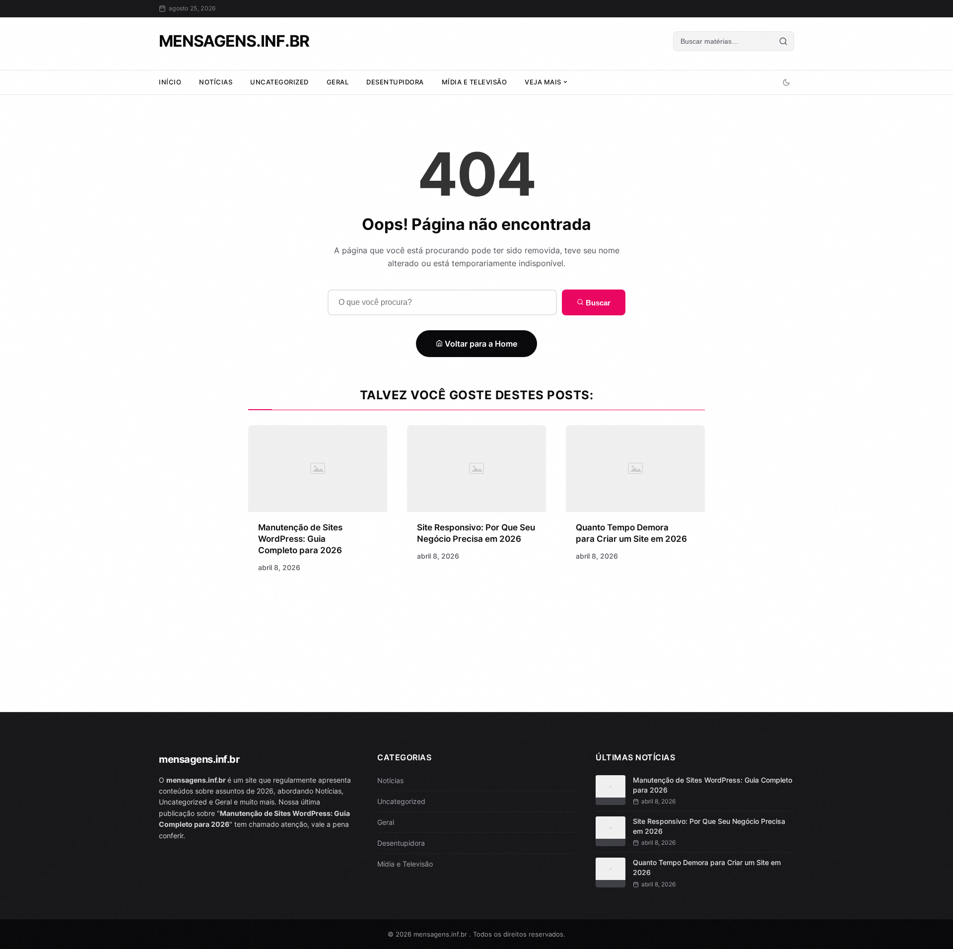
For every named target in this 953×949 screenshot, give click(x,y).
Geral (338, 82)
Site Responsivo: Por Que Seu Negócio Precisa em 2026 (709, 826)
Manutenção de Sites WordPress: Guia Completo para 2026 (300, 538)
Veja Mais (544, 82)
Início (170, 82)
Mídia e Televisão (474, 82)
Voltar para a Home (480, 344)
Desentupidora (395, 82)
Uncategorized (279, 82)
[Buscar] (783, 41)
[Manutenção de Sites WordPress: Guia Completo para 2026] (317, 468)
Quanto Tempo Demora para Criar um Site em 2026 (707, 867)
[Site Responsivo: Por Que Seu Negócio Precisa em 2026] (476, 468)
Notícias (215, 82)
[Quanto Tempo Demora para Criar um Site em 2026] (635, 468)
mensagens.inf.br (234, 41)
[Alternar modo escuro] (786, 82)
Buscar (597, 302)
